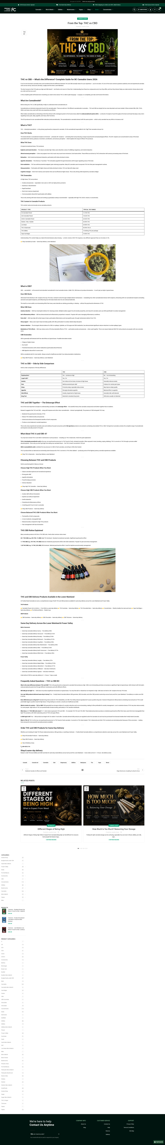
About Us (83, 1124)
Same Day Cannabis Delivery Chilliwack (32, 668)
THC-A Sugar (4, 1100)
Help (109, 1127)
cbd (54, 762)
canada (25, 762)
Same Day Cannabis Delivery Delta (31, 647)
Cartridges (4, 990)
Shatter (3, 1082)
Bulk (2, 981)
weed (107, 762)
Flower (3, 1030)
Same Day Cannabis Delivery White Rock (32, 653)
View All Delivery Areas (28, 743)
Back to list (82, 770)
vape (99, 762)
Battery (3, 962)
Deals (2, 869)
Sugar (2, 1094)
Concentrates (107, 608)
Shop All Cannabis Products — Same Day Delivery (35, 735)
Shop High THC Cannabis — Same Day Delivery (34, 486)
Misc (2, 900)
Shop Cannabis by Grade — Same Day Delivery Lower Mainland (39, 241)
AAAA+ (3, 956)
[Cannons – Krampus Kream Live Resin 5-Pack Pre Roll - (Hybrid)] (4, 911)
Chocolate (4, 1002)
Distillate (3, 1018)
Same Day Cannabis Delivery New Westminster (34, 644)
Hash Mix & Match (6, 863)
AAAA (2, 953)
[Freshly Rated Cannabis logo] (10, 9)
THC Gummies (63, 608)
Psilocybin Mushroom (7, 1073)
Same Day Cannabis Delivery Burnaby (32, 636)
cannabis (45, 762)
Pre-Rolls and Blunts (37, 610)
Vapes (3, 897)
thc (92, 762)
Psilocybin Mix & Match (7, 1069)
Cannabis (3, 891)
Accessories (4, 876)
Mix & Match (4, 894)
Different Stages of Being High (51, 829)
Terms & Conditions (129, 1127)
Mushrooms (4, 888)
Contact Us (107, 1124)
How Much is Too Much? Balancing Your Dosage (113, 829)
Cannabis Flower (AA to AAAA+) (30, 608)
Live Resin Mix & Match (7, 1048)
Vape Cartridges (137, 608)
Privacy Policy (130, 1124)
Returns (108, 1131)
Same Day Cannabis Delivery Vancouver (32, 633)
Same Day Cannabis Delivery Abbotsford (32, 666)
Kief (2, 1045)
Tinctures (3, 1103)
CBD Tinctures (68, 617)
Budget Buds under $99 (7, 860)
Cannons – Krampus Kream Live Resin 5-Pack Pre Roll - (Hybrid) (16, 910)
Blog (84, 1127)
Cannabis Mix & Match (7, 987)
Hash (2, 1039)
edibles (74, 762)
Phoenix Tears (5, 1063)
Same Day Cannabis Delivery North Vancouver (34, 650)
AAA (2, 950)
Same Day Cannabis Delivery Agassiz (32, 671)
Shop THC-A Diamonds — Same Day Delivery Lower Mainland (38, 454)
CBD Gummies (26, 617)
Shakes (3, 1079)
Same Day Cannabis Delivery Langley (32, 660)
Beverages (4, 966)
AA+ (2, 947)
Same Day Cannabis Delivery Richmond (32, 639)
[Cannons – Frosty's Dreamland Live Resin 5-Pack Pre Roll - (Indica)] (4, 920)
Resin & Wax (4, 1076)
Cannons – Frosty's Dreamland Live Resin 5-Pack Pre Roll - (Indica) (16, 919)
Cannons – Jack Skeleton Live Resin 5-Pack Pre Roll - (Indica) (16, 928)
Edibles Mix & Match (6, 1027)
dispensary (63, 762)
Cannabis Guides (82, 18)
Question (32, 1130)
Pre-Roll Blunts (5, 873)
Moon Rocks (4, 1057)
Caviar (3, 993)
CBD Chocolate (47, 617)
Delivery (108, 1134)
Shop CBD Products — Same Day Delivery (33, 508)
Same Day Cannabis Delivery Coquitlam (32, 642)
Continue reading (51, 839)
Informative (51, 825)
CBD (2, 879)
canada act (35, 762)
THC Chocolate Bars (85, 608)
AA (2, 944)
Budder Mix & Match (6, 975)
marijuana (83, 762)
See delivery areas (106, 752)
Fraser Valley (4, 866)
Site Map (131, 1131)
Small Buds (4, 1088)
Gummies (3, 1036)
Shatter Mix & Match (6, 1085)
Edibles (35, 752)
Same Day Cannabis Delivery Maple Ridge (33, 663)
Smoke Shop (4, 857)
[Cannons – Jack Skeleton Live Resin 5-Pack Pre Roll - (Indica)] (4, 930)
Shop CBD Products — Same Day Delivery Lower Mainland (37, 357)
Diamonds (4, 1014)
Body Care (4, 969)
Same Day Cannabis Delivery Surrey (31, 631)
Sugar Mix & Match (6, 1097)
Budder (3, 972)
